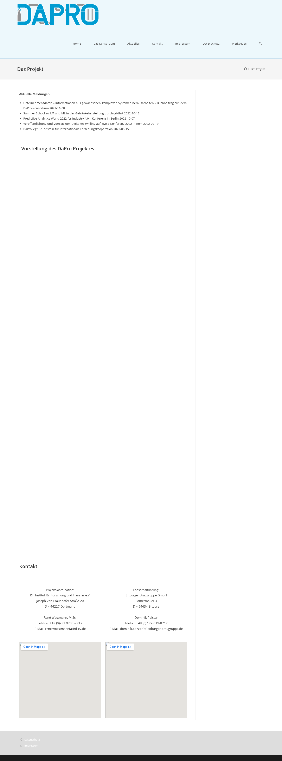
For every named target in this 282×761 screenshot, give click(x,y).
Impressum (31, 745)
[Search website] (260, 43)
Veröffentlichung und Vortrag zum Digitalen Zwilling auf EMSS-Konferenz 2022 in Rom (82, 124)
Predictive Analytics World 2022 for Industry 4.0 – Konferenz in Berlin (71, 118)
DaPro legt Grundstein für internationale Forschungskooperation (68, 129)
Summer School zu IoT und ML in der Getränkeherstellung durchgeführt (73, 113)
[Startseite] (245, 69)
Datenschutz (32, 739)
